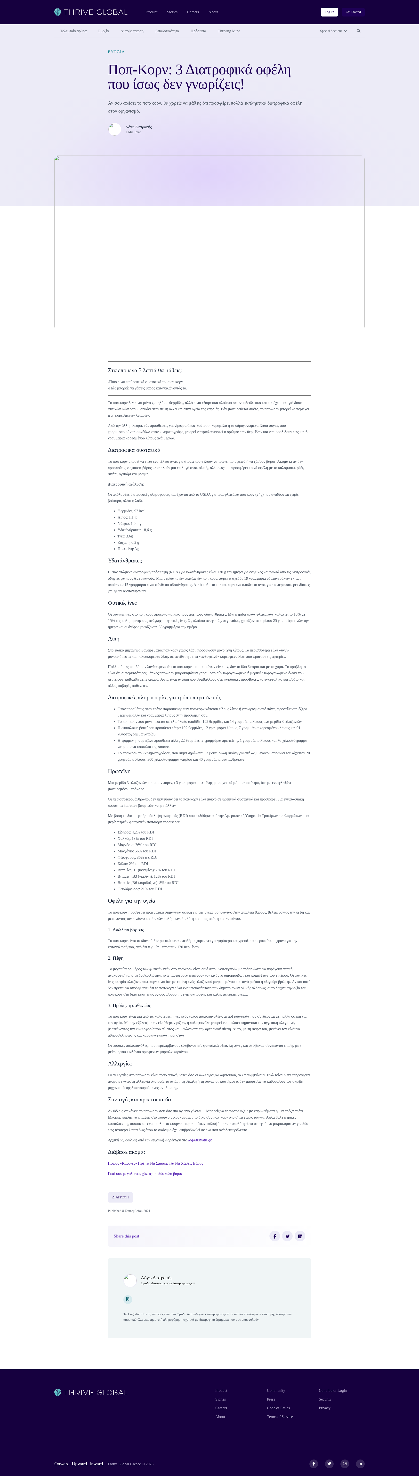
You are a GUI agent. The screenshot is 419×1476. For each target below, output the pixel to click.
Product (151, 12)
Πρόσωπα (198, 31)
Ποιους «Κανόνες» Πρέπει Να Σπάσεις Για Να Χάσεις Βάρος (155, 1163)
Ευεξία (103, 31)
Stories (172, 12)
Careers (193, 12)
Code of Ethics (278, 1408)
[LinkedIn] (300, 1236)
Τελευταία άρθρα (73, 31)
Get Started (353, 12)
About (213, 12)
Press (271, 1399)
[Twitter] (287, 1236)
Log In (329, 12)
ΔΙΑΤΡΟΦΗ (120, 1197)
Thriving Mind (229, 31)
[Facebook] (274, 1236)
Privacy (324, 1408)
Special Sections (331, 31)
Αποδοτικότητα (167, 31)
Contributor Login (333, 1390)
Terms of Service (280, 1417)
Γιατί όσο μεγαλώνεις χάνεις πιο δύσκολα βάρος (145, 1173)
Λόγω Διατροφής (138, 127)
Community (276, 1390)
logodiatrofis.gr (199, 1140)
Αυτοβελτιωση (132, 31)
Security (325, 1399)
